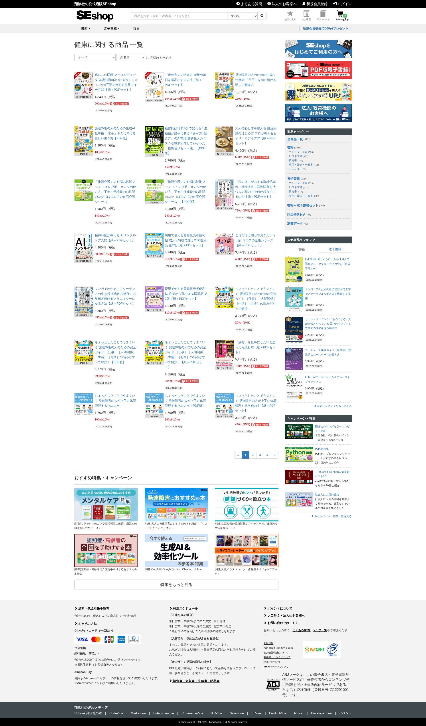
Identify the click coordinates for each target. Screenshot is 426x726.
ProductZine (277, 713)
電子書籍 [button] (110, 28)
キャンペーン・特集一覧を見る (333, 516)
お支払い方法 (87, 623)
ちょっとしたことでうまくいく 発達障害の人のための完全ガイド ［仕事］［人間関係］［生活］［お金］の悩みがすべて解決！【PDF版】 (115, 352)
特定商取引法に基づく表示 (278, 648)
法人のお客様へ (284, 4)
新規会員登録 (317, 4)
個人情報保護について (276, 652)
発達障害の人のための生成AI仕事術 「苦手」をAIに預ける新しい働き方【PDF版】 (115, 133)
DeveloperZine (321, 713)
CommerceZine (192, 713)
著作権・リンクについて (277, 657)
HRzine (256, 713)
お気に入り (290, 19)
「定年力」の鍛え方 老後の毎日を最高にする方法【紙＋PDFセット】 (185, 80)
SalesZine (237, 713)
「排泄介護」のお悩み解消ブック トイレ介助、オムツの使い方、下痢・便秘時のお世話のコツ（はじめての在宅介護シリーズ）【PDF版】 (185, 191)
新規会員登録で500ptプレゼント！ (327, 28)
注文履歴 (306, 19)
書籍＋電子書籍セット (302, 205)
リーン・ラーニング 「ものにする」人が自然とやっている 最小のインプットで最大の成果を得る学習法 (328, 324)
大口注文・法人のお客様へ (286, 615)
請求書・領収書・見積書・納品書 (196, 681)
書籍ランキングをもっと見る (334, 406)
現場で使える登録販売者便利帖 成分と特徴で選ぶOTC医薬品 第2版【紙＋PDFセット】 (186, 240)
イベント (345, 713)
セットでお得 (120, 104)
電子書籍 (293, 178)
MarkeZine (138, 713)
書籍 (290, 147)
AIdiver (299, 713)
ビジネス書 (298, 156)
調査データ (295, 223)
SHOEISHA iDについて (276, 666)
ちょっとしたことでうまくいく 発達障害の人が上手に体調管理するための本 (115, 400)
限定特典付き (296, 214)
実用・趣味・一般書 (304, 164)
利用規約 (268, 643)
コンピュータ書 (301, 152)
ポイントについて (279, 608)
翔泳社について (272, 662)
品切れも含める (160, 57)
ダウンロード (323, 19)
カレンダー (297, 169)
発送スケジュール (185, 608)
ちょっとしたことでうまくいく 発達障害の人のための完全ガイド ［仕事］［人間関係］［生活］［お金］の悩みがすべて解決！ (255, 298)
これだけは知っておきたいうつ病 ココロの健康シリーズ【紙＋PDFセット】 (255, 240)
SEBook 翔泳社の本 (88, 713)
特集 (136, 28)
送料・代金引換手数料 (93, 608)
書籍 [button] (84, 28)
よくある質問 (251, 4)
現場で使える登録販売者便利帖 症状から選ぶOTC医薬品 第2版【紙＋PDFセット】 (186, 293)
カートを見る (342, 17)
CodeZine (116, 713)
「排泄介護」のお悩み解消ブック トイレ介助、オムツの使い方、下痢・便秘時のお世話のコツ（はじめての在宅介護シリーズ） (115, 191)
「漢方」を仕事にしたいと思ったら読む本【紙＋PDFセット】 (255, 347)
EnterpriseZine (163, 713)
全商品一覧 (295, 139)
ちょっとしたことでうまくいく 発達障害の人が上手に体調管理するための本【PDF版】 (185, 400)
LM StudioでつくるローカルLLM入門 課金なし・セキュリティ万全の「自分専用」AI (327, 264)
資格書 (296, 160)
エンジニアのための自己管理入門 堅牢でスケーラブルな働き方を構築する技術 (328, 294)
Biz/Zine (216, 713)
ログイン (344, 4)
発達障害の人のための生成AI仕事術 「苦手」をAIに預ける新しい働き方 (255, 80)
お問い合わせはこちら (283, 623)
